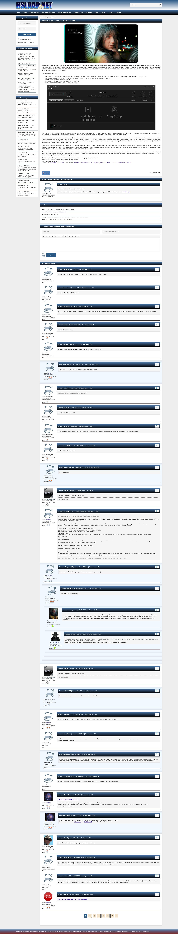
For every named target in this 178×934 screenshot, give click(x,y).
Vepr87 (66, 388)
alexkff (66, 838)
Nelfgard (66, 306)
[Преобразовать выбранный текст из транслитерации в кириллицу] (75, 236)
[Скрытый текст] (69, 236)
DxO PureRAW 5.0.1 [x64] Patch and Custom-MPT (73, 899)
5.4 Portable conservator (80, 162)
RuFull (66, 490)
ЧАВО (111, 12)
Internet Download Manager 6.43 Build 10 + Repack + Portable (27, 62)
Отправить (51, 255)
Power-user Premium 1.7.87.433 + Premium (54, 212)
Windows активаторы (64, 12)
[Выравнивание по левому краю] (55, 236)
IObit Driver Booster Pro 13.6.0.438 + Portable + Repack (26, 86)
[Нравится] (48, 173)
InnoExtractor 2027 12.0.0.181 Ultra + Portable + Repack (26, 79)
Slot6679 (68, 691)
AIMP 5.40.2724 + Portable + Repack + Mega (26, 83)
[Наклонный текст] (46, 236)
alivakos (73, 634)
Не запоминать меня (25, 39)
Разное (103, 12)
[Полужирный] (43, 236)
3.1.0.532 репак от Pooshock (122, 162)
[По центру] (58, 236)
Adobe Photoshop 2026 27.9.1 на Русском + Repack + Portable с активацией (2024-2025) (26, 58)
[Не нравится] (43, 173)
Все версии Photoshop (49, 12)
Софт (18, 12)
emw (70, 610)
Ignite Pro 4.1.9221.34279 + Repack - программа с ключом (58, 219)
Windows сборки (34, 12)
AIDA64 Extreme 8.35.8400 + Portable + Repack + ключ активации (26, 75)
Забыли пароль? (22, 42)
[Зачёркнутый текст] (52, 236)
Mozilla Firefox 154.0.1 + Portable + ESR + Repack (25, 53)
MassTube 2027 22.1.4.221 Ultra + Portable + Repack (27, 66)
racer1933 (67, 446)
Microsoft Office (78, 12)
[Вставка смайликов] (65, 236)
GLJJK (67, 754)
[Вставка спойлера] (78, 236)
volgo (65, 426)
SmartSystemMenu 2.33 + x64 (50, 214)
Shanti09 (66, 795)
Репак (25, 12)
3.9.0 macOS (108, 162)
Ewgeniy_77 (69, 364)
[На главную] (39, 5)
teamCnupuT (68, 857)
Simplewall (77, 822)
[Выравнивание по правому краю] (62, 236)
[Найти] (160, 5)
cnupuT (66, 876)
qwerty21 (66, 894)
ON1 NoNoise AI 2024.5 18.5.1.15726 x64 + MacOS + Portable (59, 209)
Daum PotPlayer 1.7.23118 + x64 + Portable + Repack (27, 70)
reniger (66, 269)
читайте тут (126, 192)
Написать (119, 12)
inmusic (66, 324)
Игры (96, 12)
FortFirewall (88, 822)
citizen (66, 344)
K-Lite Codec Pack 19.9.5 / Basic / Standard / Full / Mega (27, 90)
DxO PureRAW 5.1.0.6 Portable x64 (68, 800)
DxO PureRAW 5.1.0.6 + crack (56, 162)
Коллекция (89, 12)
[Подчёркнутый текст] (49, 236)
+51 (46, 173)
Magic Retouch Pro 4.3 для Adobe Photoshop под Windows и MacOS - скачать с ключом (65, 217)
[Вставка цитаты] (72, 236)
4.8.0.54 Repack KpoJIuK (96, 162)
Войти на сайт (27, 34)
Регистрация (32, 42)
